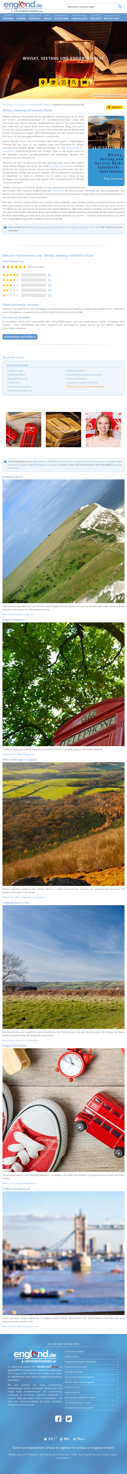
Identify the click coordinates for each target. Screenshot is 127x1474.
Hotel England (72, 1392)
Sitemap (64, 1454)
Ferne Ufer (14, 382)
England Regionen (13, 619)
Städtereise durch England (79, 1407)
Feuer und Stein (16, 374)
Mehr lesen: (18, 614)
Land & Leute (70, 13)
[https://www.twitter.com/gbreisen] (69, 1419)
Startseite (7, 104)
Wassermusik (15, 370)
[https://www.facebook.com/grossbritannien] (58, 1419)
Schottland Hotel (74, 1372)
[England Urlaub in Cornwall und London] (23, 12)
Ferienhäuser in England (71, 461)
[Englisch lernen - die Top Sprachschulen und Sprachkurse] (103, 429)
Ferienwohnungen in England (101, 461)
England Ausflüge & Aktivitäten (80, 1361)
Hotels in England (47, 461)
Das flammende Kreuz (20, 390)
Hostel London (72, 1387)
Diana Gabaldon (76, 370)
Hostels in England (18, 464)
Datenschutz (110, 1454)
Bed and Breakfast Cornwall (80, 1397)
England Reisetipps (14, 1045)
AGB (74, 1454)
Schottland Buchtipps (39, 104)
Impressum (63, 1458)
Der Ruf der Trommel (19, 386)
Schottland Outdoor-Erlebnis (82, 382)
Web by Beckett (48, 1454)
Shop (103, 13)
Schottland (53, 13)
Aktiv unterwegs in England (19, 759)
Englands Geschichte (15, 902)
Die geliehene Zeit (18, 378)
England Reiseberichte (16, 1188)
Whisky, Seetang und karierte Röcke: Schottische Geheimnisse (61, 227)
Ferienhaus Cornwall (76, 1366)
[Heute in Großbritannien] (63, 429)
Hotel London (72, 1356)
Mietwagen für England (46, 464)
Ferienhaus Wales (74, 1351)
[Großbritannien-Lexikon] (23, 429)
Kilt (33, 141)
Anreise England (12, 476)
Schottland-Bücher (17, 365)
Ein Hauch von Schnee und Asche (84, 374)
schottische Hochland (61, 166)
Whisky (22, 141)
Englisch (89, 13)
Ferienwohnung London (77, 1402)
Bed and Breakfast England (79, 1377)
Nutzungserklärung (89, 1454)
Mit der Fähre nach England (79, 1382)
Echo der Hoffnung (77, 378)
